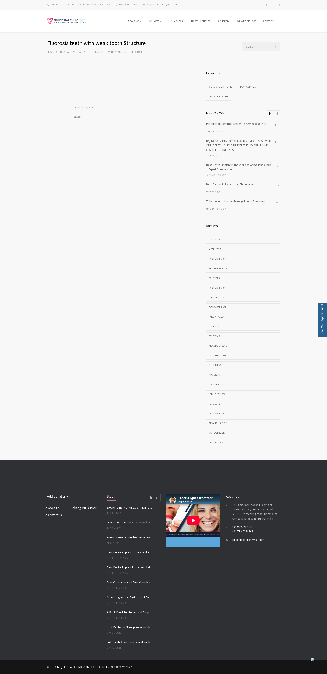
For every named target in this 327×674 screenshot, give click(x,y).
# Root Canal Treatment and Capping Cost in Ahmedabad (130, 612)
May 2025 (214, 278)
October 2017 (217, 432)
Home (50, 52)
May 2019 (214, 374)
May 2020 (214, 336)
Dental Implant (249, 86)
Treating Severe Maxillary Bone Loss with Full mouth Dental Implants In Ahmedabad (130, 537)
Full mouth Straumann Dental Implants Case (130, 642)
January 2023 (217, 297)
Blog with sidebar (245, 21)
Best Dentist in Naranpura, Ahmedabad (130, 627)
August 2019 (216, 365)
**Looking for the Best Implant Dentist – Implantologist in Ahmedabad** (130, 597)
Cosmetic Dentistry (220, 86)
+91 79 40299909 (242, 531)
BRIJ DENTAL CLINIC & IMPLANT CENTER (83, 667)
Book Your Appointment (322, 320)
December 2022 (217, 307)
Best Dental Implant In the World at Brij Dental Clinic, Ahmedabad (130, 567)
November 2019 (218, 345)
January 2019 (217, 394)
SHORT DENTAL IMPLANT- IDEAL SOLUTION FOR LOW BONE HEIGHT (130, 507)
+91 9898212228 (242, 527)
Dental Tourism (200, 21)
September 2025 (218, 268)
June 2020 (214, 326)
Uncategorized (218, 96)
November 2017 (218, 423)
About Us (133, 21)
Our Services (175, 21)
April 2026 (215, 249)
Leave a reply (82, 107)
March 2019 (216, 384)
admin (77, 117)
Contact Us (270, 21)
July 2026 (214, 239)
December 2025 (217, 259)
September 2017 (218, 442)
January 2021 (217, 316)
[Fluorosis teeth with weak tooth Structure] (137, 84)
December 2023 (217, 287)
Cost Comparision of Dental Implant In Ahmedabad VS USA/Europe (130, 582)
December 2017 (217, 413)
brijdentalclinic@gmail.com (162, 4)
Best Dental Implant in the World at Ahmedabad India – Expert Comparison (130, 552)
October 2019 (217, 355)
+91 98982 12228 (128, 4)
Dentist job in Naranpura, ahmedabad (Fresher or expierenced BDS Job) (130, 522)
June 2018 (214, 403)
